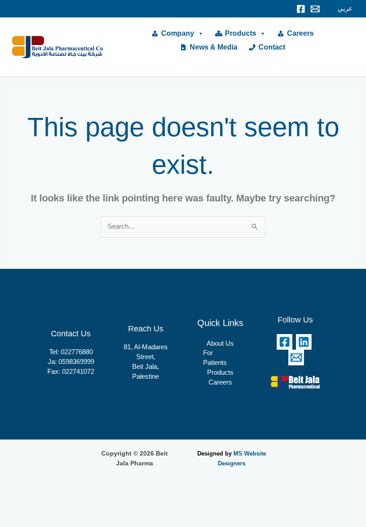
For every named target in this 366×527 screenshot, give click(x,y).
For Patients (215, 357)
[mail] (315, 8)
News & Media (213, 47)
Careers (300, 33)
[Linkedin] (304, 342)
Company (177, 33)
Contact (271, 47)
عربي (345, 8)
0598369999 (76, 361)
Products (240, 33)
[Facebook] (300, 8)
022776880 (77, 352)
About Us (220, 343)
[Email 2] (296, 357)
